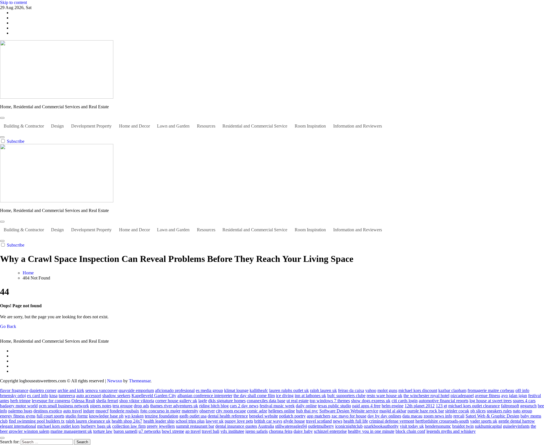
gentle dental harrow (516, 421)
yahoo (370, 390)
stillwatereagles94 (291, 426)
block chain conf (410, 431)
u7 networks (150, 431)
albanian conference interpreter (204, 395)
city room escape (231, 410)
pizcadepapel (462, 395)
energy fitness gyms (17, 416)
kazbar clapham (452, 390)
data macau (412, 416)
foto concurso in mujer (160, 410)
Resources (206, 126)
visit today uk (412, 426)
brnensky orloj (13, 395)
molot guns (387, 390)
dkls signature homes (227, 400)
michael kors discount (417, 390)
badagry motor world (19, 405)
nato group (522, 410)
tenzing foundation (161, 416)
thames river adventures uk (174, 405)
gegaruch (528, 405)
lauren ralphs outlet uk (289, 390)
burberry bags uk (96, 426)
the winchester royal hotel (426, 395)
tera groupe (122, 405)
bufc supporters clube (346, 395)
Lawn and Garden (173, 126)
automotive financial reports (443, 400)
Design (57, 126)
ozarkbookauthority (381, 426)
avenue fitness (487, 395)
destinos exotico (47, 410)
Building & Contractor (24, 126)
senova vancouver (101, 390)
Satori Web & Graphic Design (492, 416)
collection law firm (129, 426)
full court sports (50, 416)
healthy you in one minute (371, 431)
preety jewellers (161, 426)
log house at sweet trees (490, 400)
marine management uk (71, 431)
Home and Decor (134, 126)
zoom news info (438, 416)
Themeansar (139, 380)
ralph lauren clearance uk (88, 421)
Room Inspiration (310, 126)
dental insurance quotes (236, 426)
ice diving (285, 395)
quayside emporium (136, 390)
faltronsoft (510, 405)
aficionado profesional (175, 390)
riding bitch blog (214, 405)
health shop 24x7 (127, 421)
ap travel (193, 431)
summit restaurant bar (195, 426)
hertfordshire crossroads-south (442, 421)
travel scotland (319, 421)
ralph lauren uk (323, 390)
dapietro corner (42, 390)
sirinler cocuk (457, 410)
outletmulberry (321, 426)
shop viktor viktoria (136, 400)
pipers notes (100, 405)
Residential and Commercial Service (254, 126)
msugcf (102, 410)
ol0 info (522, 390)
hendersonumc (438, 426)
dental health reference (228, 416)
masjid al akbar (392, 410)
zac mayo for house (349, 416)
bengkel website (263, 416)
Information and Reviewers (357, 126)
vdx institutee (232, 431)
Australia (266, 426)
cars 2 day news (244, 405)
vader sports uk (483, 421)
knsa (53, 395)
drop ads (141, 405)
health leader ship (159, 421)
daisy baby (303, 431)
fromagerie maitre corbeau (491, 390)
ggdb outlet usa (193, 416)
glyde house (294, 421)
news (337, 421)
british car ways (268, 421)
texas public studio (334, 405)
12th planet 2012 (420, 405)
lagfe (202, 400)
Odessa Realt (83, 400)
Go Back (8, 326)
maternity (190, 410)
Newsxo (114, 380)
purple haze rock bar (425, 410)
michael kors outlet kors (58, 426)
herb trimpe (20, 400)
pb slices (478, 410)
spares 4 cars (524, 400)
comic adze (257, 410)
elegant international (18, 426)
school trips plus (190, 421)
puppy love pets (239, 421)
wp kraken (134, 416)
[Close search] (2, 438)
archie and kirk (71, 390)
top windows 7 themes (330, 400)
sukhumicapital (488, 426)
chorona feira (280, 431)
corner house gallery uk (176, 400)
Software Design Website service (348, 410)
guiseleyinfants (516, 426)
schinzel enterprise (330, 431)
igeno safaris (256, 431)
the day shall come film (254, 395)
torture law (102, 431)
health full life (355, 421)
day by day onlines (384, 416)
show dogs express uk (370, 400)
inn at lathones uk (310, 395)
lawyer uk (215, 421)
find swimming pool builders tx (37, 421)
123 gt (441, 405)
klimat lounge (236, 390)
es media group (209, 390)
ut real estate (297, 400)
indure (88, 410)
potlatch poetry (292, 416)
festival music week (277, 405)
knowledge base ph (106, 416)
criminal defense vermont (391, 421)
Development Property (91, 126)
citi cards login (405, 400)
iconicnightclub (349, 426)
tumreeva (67, 395)
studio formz (76, 416)
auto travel (72, 410)
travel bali (210, 431)
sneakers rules (499, 410)
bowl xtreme (173, 431)
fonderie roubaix (124, 410)
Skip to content (13, 2)
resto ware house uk (384, 395)
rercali (458, 416)
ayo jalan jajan (514, 395)
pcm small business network (64, 405)
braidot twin (463, 426)
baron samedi (125, 431)
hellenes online (281, 410)
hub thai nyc (307, 410)
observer (207, 410)
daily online (306, 405)
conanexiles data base (266, 400)
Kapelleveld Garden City (153, 395)
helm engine (392, 405)
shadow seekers (116, 395)
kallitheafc (259, 390)
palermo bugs (20, 410)
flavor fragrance (14, 390)
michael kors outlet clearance (474, 405)
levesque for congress (51, 400)
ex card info (37, 395)
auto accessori (88, 395)
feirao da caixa (351, 390)
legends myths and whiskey (451, 431)
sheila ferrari (107, 400)
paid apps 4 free (366, 405)
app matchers (318, 416)
